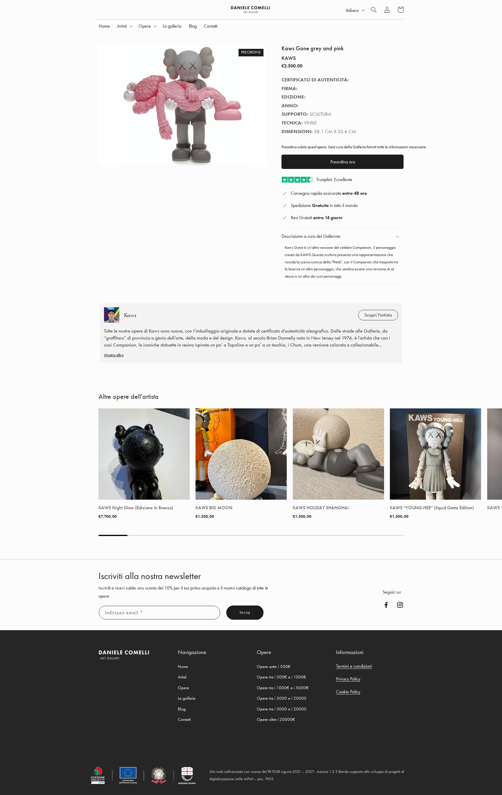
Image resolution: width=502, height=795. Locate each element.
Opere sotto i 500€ (274, 666)
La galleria (187, 698)
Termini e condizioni (354, 666)
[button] (124, 26)
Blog (182, 709)
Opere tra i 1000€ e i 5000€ (283, 687)
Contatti (184, 719)
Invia (245, 612)
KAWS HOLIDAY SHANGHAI (321, 508)
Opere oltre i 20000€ (276, 719)
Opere (183, 687)
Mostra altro (113, 355)
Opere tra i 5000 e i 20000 (281, 698)
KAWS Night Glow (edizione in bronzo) (135, 508)
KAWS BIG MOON (214, 508)
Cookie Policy (348, 692)
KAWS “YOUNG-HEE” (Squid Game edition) (432, 508)
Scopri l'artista (378, 315)
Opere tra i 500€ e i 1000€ (281, 677)
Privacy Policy (348, 679)
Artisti (182, 677)
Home (183, 666)
